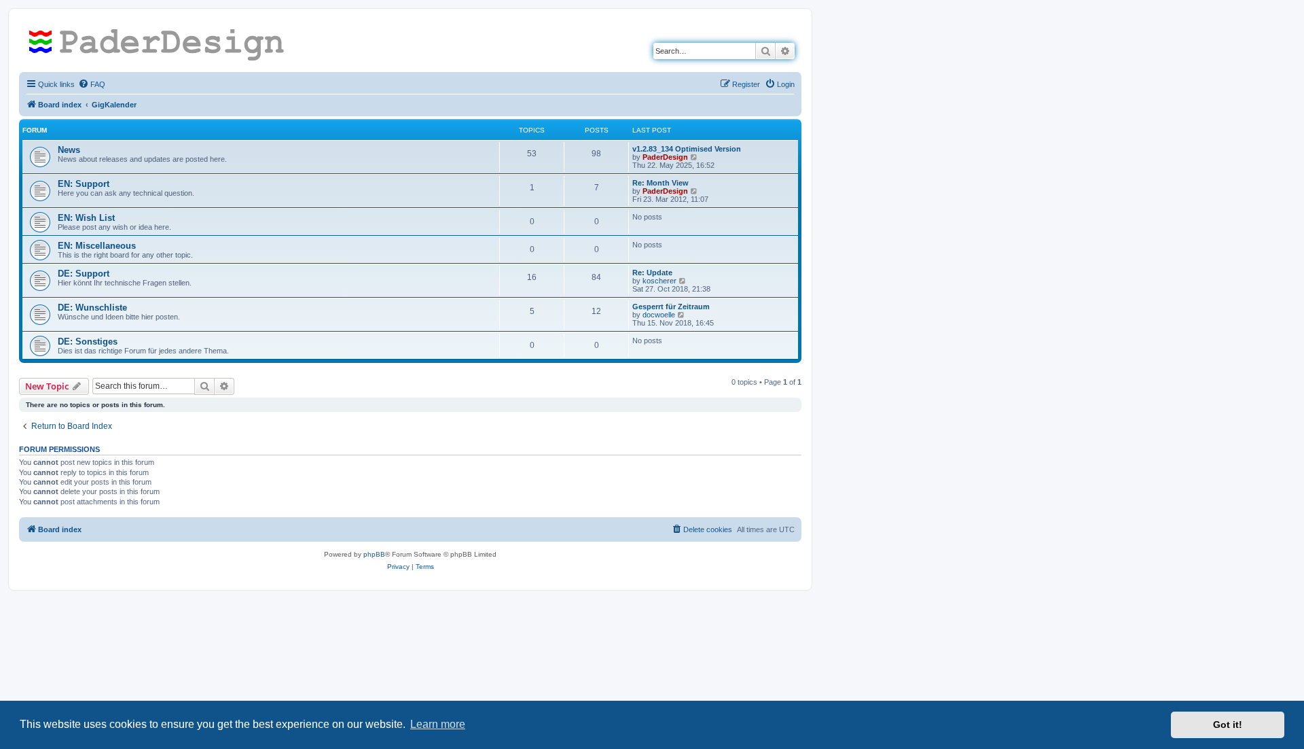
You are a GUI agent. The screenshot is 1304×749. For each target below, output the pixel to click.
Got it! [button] (1227, 724)
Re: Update (652, 272)
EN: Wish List (86, 218)
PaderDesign (665, 157)
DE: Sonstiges (87, 341)
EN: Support (83, 184)
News (69, 150)
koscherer (659, 281)
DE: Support (83, 273)
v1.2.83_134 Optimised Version (686, 149)
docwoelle (658, 315)
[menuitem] (91, 84)
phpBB (374, 554)
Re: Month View (660, 183)
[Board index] (161, 44)
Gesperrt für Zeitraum (671, 306)
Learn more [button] (437, 724)
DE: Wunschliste (92, 307)
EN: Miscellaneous (97, 246)
